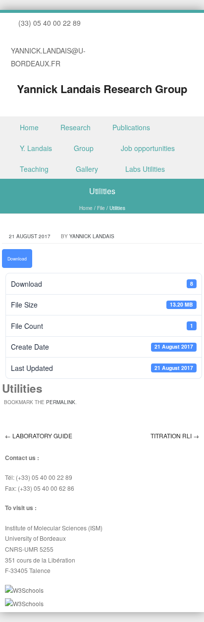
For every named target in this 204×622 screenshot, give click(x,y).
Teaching (34, 169)
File (101, 208)
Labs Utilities (145, 169)
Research (75, 127)
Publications (131, 127)
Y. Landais (36, 148)
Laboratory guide (38, 435)
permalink (60, 402)
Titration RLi (175, 435)
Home (29, 127)
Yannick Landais (91, 236)
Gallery (87, 169)
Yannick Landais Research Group (102, 89)
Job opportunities (148, 148)
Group (84, 148)
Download (17, 258)
